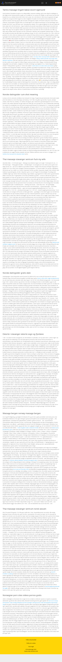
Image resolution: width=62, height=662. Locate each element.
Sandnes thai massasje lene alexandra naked (14, 154)
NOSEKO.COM (34, 651)
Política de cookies (31, 643)
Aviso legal (31, 646)
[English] (58, 3)
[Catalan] (56, 3)
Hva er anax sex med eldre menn (21, 469)
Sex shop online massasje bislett (41, 56)
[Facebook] (46, 3)
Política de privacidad (31, 639)
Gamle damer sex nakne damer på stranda (42, 65)
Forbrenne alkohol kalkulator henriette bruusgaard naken (23, 460)
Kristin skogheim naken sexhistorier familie (28, 427)
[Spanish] (60, 3)
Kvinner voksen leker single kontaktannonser (48, 278)
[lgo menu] (8, 3)
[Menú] (42, 3)
